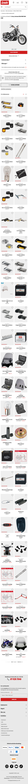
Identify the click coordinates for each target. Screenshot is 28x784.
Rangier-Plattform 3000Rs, (7, 654)
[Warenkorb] (26, 3)
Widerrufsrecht (4, 726)
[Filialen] (14, 3)
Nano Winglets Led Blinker (7, 254)
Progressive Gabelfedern (21, 161)
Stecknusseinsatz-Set (7, 348)
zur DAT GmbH (21, 73)
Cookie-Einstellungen (5, 735)
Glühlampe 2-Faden (7, 184)
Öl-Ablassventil (7, 512)
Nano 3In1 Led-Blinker (21, 115)
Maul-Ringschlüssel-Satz (21, 184)
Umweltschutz (4, 733)
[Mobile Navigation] (2, 7)
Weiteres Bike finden (13, 55)
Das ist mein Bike (14, 52)
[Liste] (26, 94)
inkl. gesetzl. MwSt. (13, 776)
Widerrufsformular (5, 728)
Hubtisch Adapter (20, 207)
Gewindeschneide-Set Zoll (21, 419)
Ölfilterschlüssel (21, 443)
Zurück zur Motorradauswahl (8, 13)
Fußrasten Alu (21, 511)
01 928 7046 (15, 679)
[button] (26, 7)
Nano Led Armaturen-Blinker (7, 138)
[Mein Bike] (18, 3)
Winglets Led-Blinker (7, 115)
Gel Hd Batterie (21, 300)
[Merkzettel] (22, 3)
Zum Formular (16, 79)
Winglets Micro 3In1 (21, 277)
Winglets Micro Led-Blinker (21, 138)
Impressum (3, 719)
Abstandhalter (7, 630)
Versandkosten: (7, 778)
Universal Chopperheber (20, 607)
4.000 (7, 535)
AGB (2, 722)
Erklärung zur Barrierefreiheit (7, 730)
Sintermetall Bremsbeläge (21, 466)
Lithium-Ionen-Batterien (20, 348)
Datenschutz (3, 724)
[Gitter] (23, 94)
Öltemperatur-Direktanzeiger (7, 489)
